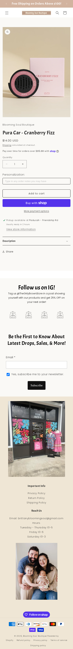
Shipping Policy (36, 502)
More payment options (36, 211)
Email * (10, 357)
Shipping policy (38, 645)
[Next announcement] (66, 3)
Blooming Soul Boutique (35, 636)
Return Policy (36, 498)
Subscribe (37, 385)
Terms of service (59, 640)
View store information (21, 229)
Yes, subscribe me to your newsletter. (37, 374)
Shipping (7, 145)
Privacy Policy (36, 493)
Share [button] (9, 251)
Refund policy (23, 640)
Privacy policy (40, 640)
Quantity (7, 157)
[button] (7, 13)
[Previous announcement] (6, 3)
